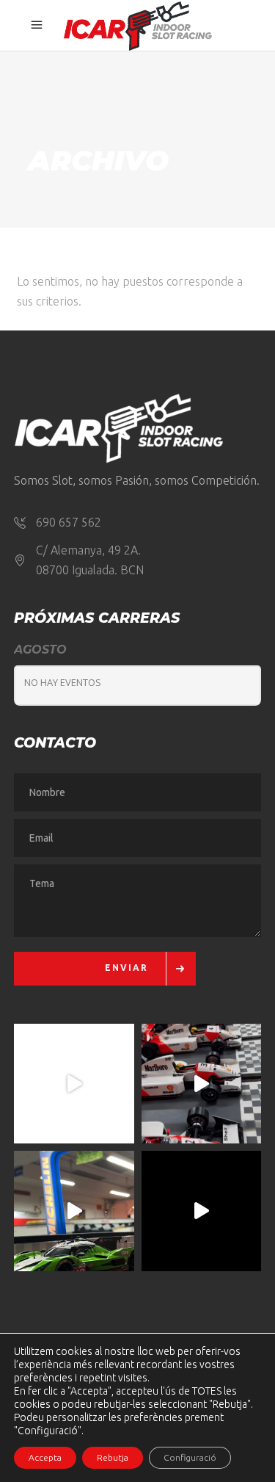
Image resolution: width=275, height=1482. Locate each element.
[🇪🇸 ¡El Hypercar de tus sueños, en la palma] (74, 1211)
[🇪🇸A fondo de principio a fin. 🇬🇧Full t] (74, 1084)
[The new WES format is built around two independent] (202, 1211)
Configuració (190, 1457)
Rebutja (112, 1457)
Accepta (45, 1457)
